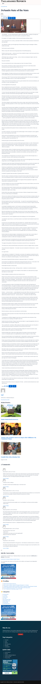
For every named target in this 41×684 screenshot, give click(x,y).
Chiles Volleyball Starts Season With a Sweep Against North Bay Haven (17, 587)
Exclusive (2, 6)
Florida (5, 6)
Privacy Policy (7, 657)
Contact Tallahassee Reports (10, 655)
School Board (6, 603)
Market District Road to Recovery (9, 419)
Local (5, 595)
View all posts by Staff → (5, 399)
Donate (6, 653)
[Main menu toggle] (3, 3)
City (4, 598)
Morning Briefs (6, 599)
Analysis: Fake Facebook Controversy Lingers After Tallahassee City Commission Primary (18, 438)
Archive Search (7, 652)
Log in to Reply (6, 478)
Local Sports (7, 646)
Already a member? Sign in (15, 559)
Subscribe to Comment (5, 559)
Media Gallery (6, 601)
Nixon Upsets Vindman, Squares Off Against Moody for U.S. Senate (16, 585)
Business (5, 602)
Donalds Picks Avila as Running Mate (10, 457)
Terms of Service (8, 656)
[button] (20, 634)
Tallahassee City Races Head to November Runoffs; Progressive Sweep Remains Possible (20, 586)
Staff (3, 16)
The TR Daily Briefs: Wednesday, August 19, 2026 (13, 589)
